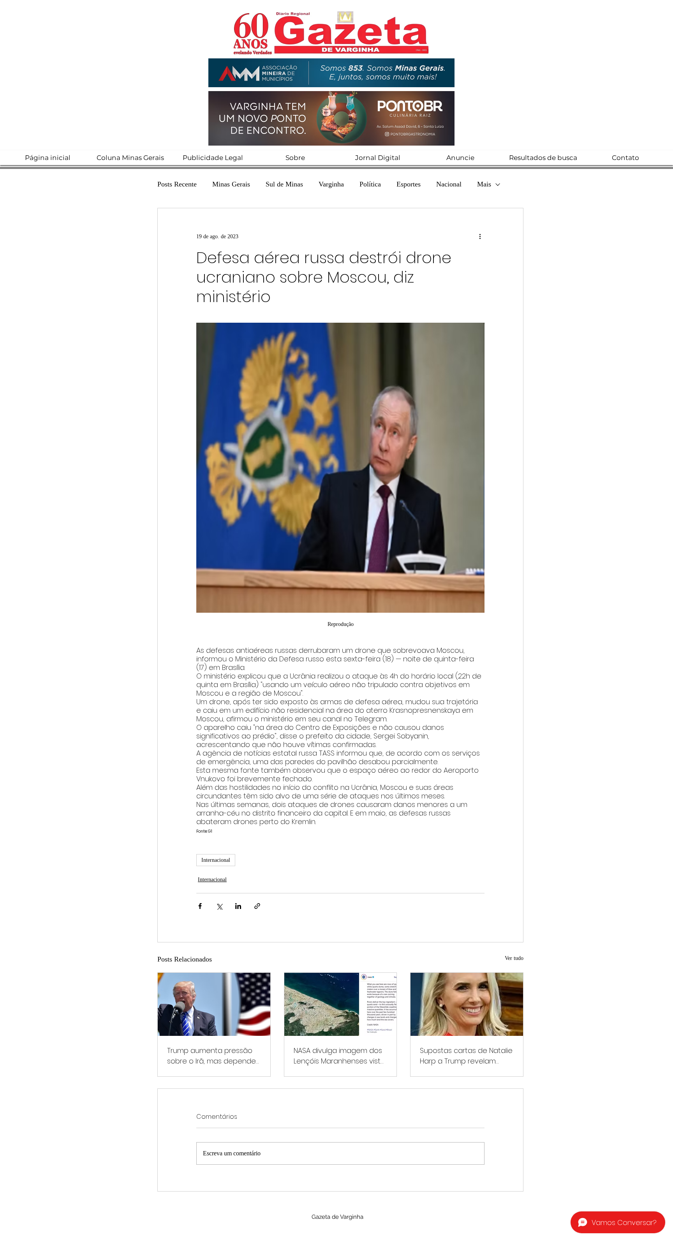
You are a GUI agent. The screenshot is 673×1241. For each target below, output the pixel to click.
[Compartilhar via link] (257, 906)
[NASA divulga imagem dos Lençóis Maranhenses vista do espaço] (340, 1004)
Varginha (331, 184)
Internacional (215, 860)
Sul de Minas (284, 184)
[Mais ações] (479, 236)
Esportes (408, 184)
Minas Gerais (231, 184)
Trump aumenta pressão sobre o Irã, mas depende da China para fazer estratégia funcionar (211, 1056)
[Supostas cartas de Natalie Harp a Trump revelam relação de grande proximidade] (466, 1004)
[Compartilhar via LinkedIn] (238, 906)
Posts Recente (177, 184)
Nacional (449, 184)
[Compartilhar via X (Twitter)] (219, 906)
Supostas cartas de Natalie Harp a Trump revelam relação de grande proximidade (466, 1056)
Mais (484, 184)
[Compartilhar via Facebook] (200, 906)
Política (370, 184)
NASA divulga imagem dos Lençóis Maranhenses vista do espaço (339, 1056)
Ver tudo (514, 958)
